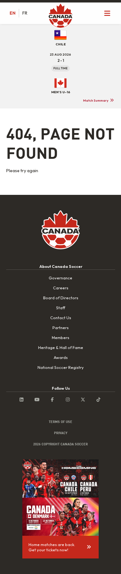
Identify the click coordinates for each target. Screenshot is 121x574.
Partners (60, 327)
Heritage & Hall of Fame (60, 347)
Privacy (60, 433)
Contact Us (60, 317)
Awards (61, 357)
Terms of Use (60, 422)
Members (60, 337)
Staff (60, 307)
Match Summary (95, 100)
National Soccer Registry (61, 367)
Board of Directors (60, 297)
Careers (60, 287)
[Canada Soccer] (60, 16)
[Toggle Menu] (107, 13)
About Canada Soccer (61, 266)
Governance (60, 277)
